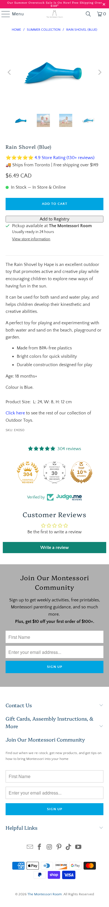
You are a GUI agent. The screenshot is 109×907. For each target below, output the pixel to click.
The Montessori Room (44, 894)
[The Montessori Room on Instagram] (49, 848)
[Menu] (3, 14)
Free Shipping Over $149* (76, 4)
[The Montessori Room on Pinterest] (59, 848)
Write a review (54, 547)
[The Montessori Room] (54, 14)
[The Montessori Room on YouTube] (78, 848)
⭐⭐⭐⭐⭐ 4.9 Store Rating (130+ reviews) (50, 157)
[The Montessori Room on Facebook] (39, 848)
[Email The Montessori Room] (30, 848)
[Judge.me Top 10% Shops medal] (81, 472)
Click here (15, 413)
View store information (31, 239)
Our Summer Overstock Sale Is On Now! (39, 2)
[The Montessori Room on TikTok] (69, 848)
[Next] (99, 72)
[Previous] (9, 72)
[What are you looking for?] (88, 14)
